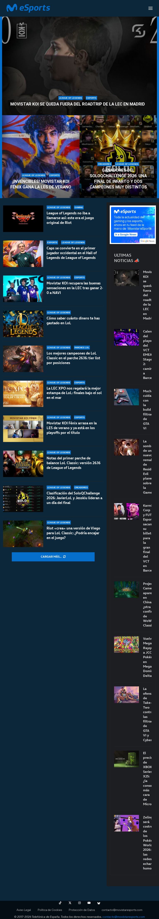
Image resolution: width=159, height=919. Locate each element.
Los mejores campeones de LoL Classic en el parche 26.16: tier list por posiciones (73, 358)
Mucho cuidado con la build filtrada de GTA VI (147, 409)
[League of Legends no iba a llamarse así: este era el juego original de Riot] (23, 218)
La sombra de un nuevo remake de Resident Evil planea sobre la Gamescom (147, 466)
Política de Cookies (50, 910)
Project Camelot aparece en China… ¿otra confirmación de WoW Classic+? (147, 604)
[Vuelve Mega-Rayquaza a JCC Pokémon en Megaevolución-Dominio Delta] (126, 644)
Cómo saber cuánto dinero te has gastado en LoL (73, 320)
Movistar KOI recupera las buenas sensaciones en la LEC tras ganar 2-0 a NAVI (75, 288)
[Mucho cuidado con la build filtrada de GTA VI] (126, 397)
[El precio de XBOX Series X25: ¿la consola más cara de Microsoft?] (126, 759)
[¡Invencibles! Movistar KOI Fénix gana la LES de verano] (41, 156)
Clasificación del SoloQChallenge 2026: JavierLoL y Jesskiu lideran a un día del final (74, 498)
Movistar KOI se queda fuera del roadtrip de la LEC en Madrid (77, 104)
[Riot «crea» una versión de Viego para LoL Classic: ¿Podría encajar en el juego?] (23, 534)
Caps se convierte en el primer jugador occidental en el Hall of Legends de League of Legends (72, 253)
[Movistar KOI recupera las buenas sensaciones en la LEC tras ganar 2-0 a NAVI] (23, 289)
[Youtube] (89, 903)
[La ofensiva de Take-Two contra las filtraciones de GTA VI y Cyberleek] (126, 694)
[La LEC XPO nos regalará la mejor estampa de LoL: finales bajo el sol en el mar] (23, 394)
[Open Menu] (150, 8)
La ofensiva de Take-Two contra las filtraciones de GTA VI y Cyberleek (147, 714)
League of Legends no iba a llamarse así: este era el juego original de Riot (70, 218)
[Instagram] (79, 903)
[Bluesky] (98, 903)
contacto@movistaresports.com (122, 910)
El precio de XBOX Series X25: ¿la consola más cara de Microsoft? (147, 778)
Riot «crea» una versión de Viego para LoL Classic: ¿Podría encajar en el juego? (73, 533)
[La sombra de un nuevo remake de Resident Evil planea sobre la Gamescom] (126, 447)
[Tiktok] (60, 903)
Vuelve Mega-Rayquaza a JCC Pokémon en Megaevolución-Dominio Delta (147, 657)
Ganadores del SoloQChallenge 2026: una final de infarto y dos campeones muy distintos (118, 178)
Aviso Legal (24, 910)
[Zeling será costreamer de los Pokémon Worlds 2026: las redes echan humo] (126, 823)
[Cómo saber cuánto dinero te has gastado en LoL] (23, 324)
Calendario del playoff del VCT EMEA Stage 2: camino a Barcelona (147, 354)
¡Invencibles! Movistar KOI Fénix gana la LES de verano (40, 184)
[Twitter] (70, 903)
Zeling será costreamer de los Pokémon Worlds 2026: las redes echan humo (147, 842)
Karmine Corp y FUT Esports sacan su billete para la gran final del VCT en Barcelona (147, 538)
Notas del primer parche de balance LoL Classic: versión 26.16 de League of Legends (73, 463)
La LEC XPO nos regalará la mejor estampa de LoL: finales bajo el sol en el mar (74, 393)
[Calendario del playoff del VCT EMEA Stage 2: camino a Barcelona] (126, 337)
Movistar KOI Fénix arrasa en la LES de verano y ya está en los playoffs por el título (72, 428)
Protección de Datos (82, 910)
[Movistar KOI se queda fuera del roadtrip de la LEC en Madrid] (79, 63)
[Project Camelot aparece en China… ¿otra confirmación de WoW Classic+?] (126, 589)
